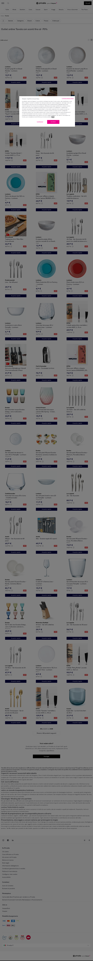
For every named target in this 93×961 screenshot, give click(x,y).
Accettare (53, 121)
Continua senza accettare (68, 98)
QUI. (53, 117)
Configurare (40, 121)
